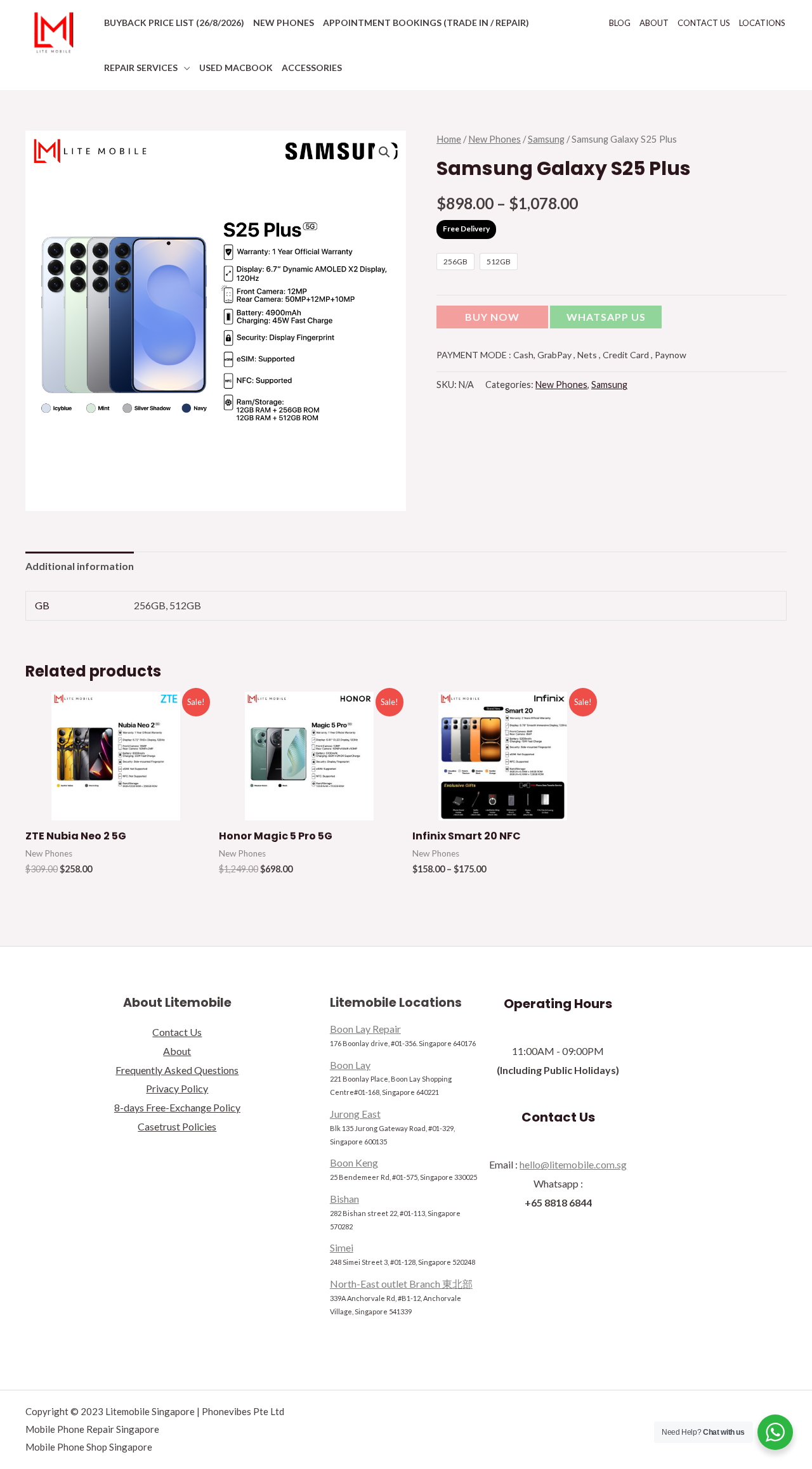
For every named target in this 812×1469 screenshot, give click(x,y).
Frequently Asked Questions (177, 1070)
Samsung (546, 139)
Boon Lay (350, 1065)
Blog (620, 23)
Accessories (312, 67)
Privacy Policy (177, 1088)
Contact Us (704, 23)
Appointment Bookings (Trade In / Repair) (426, 22)
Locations (762, 23)
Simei (341, 1247)
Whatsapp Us (606, 317)
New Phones (283, 22)
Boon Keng (354, 1162)
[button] (606, 320)
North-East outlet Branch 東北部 (401, 1284)
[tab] (79, 566)
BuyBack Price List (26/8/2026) (174, 22)
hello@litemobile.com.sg (573, 1164)
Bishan (344, 1199)
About (654, 23)
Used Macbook (236, 67)
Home (448, 139)
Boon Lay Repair (365, 1029)
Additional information (79, 566)
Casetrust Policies (177, 1126)
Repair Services (141, 67)
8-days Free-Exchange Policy (177, 1107)
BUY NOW (492, 317)
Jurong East (355, 1114)
